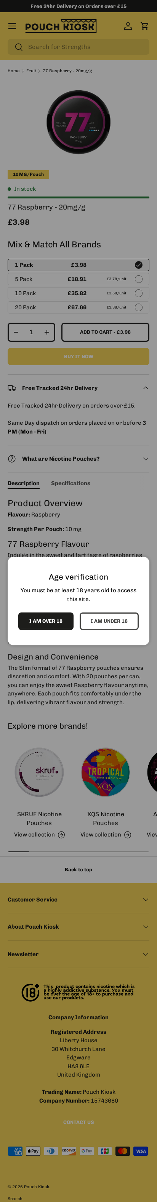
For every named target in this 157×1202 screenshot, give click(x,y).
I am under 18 (109, 621)
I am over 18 (45, 621)
